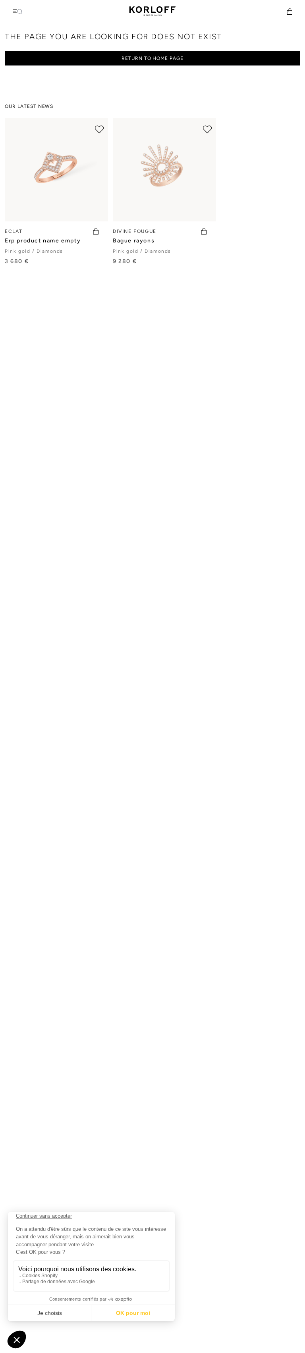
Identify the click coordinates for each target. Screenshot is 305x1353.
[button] (289, 11)
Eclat (14, 231)
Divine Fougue (134, 231)
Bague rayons (133, 240)
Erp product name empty (43, 240)
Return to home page (152, 58)
